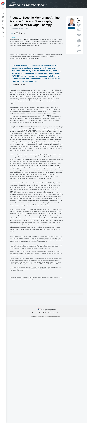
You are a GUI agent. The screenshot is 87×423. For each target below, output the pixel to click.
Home (3, 13)
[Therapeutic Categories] (3, 17)
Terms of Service (43, 312)
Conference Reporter (3, 20)
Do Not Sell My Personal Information (52, 316)
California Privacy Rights (38, 316)
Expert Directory (3, 24)
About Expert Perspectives (3, 28)
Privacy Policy (35, 312)
